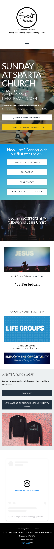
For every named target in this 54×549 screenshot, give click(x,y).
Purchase (27, 393)
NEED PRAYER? (27, 182)
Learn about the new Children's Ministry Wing (27, 405)
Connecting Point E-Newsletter (27, 127)
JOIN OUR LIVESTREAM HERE (27, 117)
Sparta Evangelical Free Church (20, 517)
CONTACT (25, 543)
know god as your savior (27, 162)
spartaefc (39, 517)
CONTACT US (27, 172)
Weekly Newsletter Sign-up (27, 191)
